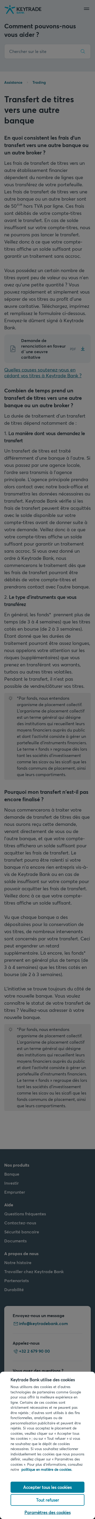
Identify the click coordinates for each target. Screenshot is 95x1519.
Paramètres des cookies (48, 1512)
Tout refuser (47, 1500)
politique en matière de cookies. (46, 1469)
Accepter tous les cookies (47, 1487)
